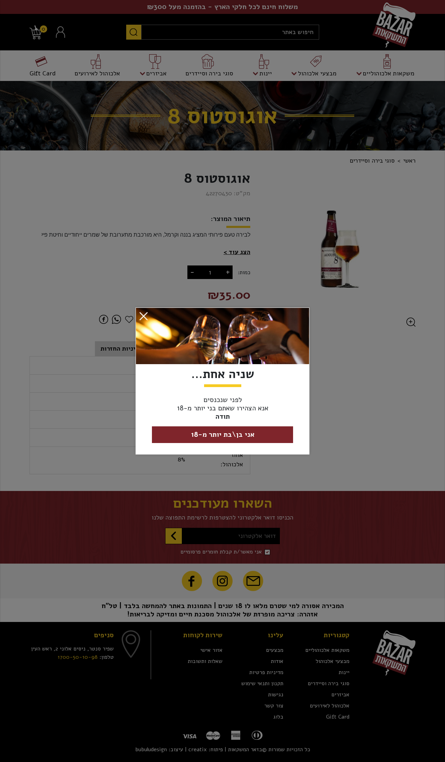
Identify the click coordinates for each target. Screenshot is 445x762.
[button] (143, 316)
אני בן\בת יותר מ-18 (222, 434)
